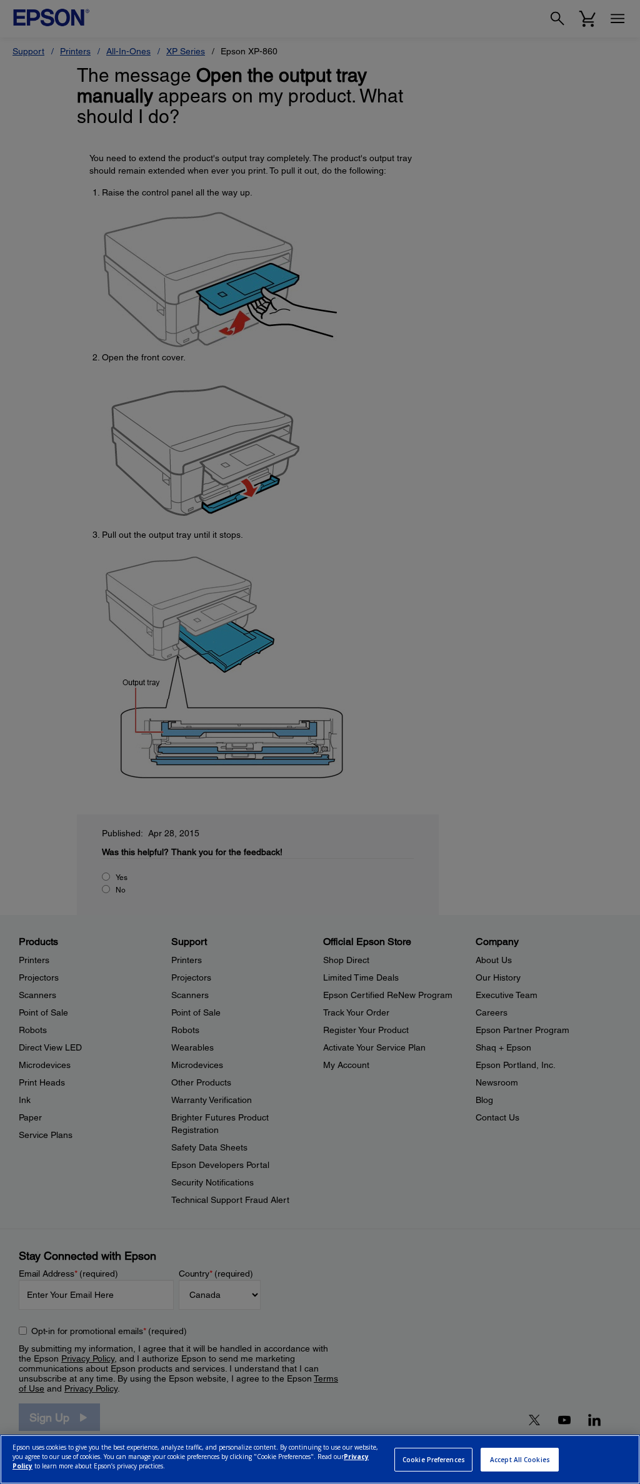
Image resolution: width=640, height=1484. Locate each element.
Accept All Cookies (520, 1459)
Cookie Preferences (433, 1459)
